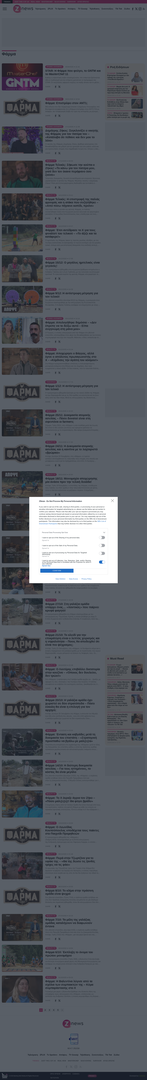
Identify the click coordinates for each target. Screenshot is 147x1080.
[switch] (102, 537)
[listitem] (73, 532)
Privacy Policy (87, 579)
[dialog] (73, 540)
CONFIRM (57, 571)
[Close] (113, 501)
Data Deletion (60, 579)
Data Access (73, 579)
